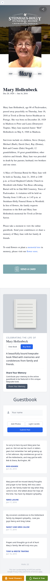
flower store (32, 251)
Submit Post (25, 430)
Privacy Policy (18, 572)
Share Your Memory (16, 386)
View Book (12, 346)
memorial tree (34, 247)
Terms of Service (32, 572)
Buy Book (27, 346)
